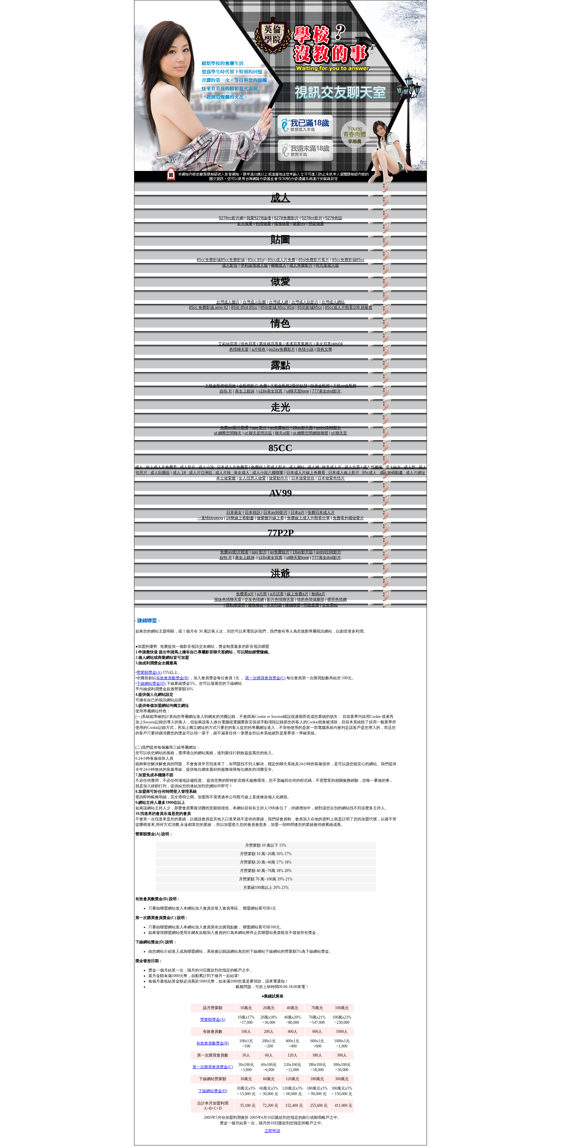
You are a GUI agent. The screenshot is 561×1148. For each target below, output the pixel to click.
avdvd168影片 (328, 427)
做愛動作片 (278, 478)
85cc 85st (256, 260)
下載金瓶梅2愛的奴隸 (288, 385)
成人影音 (230, 265)
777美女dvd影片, (327, 391)
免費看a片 (245, 594)
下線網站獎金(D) (151, 683)
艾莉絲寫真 (228, 344)
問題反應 (311, 605)
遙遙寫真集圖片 (299, 344)
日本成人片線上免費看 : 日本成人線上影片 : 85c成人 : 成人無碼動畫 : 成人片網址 (355, 472)
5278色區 (333, 218)
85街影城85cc (309, 307)
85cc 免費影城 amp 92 (208, 307)
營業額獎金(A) (149, 672)
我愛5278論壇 (258, 218)
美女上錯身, (245, 391)
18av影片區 (303, 427)
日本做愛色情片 (331, 478)
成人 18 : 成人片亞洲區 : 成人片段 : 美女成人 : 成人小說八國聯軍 (228, 472)
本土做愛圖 (226, 478)
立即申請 (272, 1131)
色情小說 (306, 349)
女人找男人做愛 (252, 478)
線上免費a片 (297, 594)
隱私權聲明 (235, 605)
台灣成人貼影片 (304, 302)
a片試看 (277, 594)
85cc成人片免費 (281, 260)
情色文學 (324, 349)
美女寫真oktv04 (329, 344)
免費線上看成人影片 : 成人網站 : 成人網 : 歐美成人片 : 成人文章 (305, 467)
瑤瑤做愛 (282, 223)
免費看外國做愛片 (348, 518)
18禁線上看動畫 (240, 518)
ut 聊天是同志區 (258, 433)
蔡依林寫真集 (270, 344)
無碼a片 (318, 594)
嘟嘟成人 (278, 265)
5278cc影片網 (231, 218)
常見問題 (274, 605)
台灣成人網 (278, 302)
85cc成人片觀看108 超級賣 (348, 307)
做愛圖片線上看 (270, 518)
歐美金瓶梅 (320, 385)
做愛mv (299, 223)
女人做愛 (245, 223)
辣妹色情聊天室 (228, 599)
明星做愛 (316, 223)
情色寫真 (248, 344)
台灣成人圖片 (228, 302)
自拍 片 (225, 391)
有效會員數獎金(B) (172, 678)
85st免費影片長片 (313, 260)
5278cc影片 (312, 218)
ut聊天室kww (297, 391)
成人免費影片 (301, 265)
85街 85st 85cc (244, 307)
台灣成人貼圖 (254, 302)
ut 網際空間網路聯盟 (310, 433)
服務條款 (256, 605)
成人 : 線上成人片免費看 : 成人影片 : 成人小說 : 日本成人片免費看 (191, 467)
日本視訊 (252, 512)
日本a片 (298, 512)
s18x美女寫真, (270, 391)
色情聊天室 (239, 349)
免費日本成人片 (321, 512)
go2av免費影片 (281, 349)
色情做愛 (263, 223)
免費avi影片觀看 (234, 427)
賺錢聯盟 (293, 605)
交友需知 (330, 605)
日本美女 (234, 512)
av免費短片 (280, 427)
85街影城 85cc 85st (277, 307)
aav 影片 (259, 427)
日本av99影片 (275, 512)
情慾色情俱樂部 (310, 599)
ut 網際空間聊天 (228, 433)
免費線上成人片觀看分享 (308, 518)
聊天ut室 (282, 433)
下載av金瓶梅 (344, 385)
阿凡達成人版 (327, 265)
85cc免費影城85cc (348, 260)
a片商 (262, 594)
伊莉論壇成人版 (254, 265)
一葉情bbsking (210, 518)
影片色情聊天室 (280, 599)
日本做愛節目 (303, 478)
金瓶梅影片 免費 (253, 385)
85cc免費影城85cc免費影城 (221, 260)
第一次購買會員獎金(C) (265, 678)
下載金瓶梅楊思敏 (220, 385)
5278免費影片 (286, 218)
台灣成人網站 (333, 302)
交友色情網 (254, 599)
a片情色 (259, 349)
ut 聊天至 (339, 433)
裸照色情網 (337, 599)
